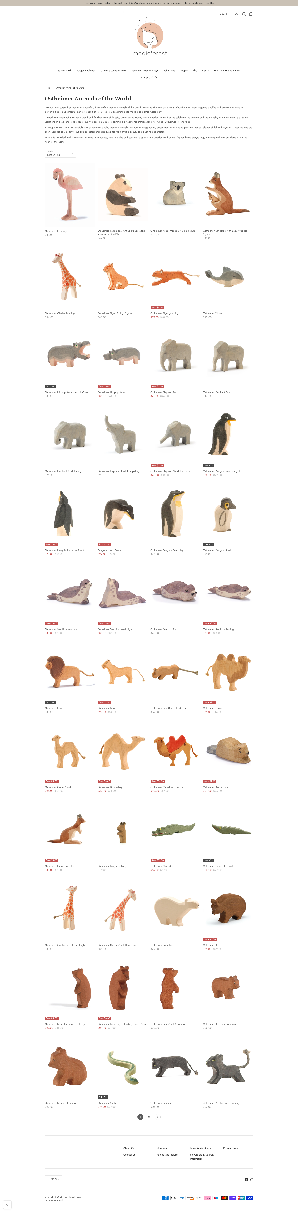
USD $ (224, 14)
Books (205, 70)
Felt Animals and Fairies (227, 70)
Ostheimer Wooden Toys (144, 70)
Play (195, 70)
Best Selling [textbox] (53, 155)
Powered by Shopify (54, 1199)
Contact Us (129, 1155)
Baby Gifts (169, 70)
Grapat (184, 70)
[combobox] (60, 153)
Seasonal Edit (65, 70)
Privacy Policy (230, 1148)
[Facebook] (245, 1179)
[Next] (158, 1118)
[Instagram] (250, 1179)
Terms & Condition (200, 1148)
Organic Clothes (86, 70)
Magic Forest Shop (71, 1196)
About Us (128, 1148)
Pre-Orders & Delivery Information (202, 1157)
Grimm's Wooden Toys (113, 70)
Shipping (162, 1148)
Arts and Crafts (149, 77)
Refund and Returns (167, 1155)
